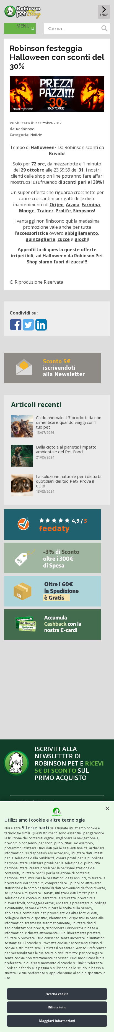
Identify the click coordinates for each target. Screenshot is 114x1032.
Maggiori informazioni (57, 1021)
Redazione (25, 128)
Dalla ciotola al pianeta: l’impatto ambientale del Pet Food (66, 449)
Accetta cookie (57, 994)
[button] (107, 808)
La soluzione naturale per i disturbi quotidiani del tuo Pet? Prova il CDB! (68, 481)
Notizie (36, 134)
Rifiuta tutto (57, 1007)
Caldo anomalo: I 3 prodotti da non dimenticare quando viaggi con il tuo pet (68, 422)
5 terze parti (35, 828)
